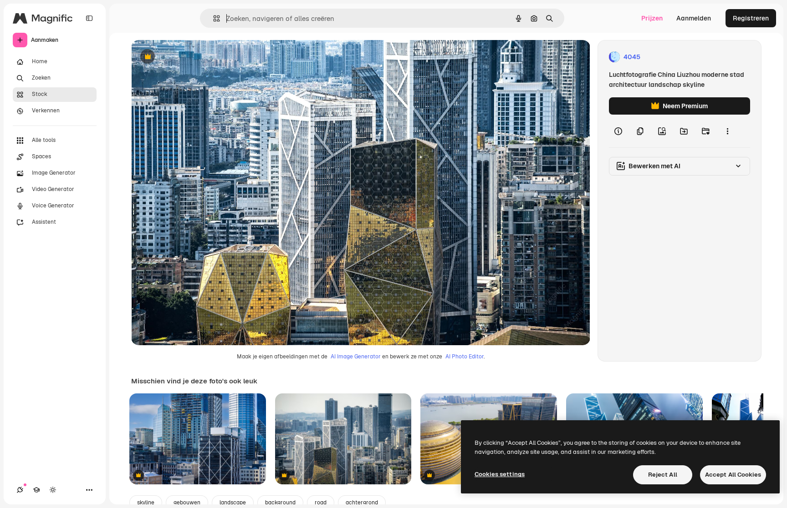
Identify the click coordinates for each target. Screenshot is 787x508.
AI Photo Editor (464, 356)
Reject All (662, 474)
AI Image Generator (356, 356)
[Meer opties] (727, 131)
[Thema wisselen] (53, 490)
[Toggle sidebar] (89, 18)
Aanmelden (693, 18)
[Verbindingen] (20, 490)
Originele (191, 57)
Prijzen (652, 18)
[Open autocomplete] (212, 18)
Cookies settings (500, 474)
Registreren (751, 18)
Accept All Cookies (733, 474)
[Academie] (36, 490)
